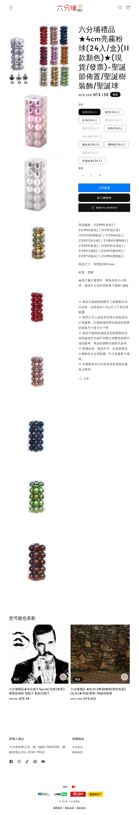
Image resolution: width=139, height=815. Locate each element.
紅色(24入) (89, 120)
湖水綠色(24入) (92, 136)
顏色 (81, 104)
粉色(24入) (115, 128)
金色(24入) (89, 112)
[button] (11, 8)
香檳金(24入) (113, 120)
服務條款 (57, 807)
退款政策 (81, 807)
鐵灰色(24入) (90, 144)
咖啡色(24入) (90, 128)
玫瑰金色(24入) (92, 160)
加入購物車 (104, 197)
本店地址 (77, 747)
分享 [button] (86, 378)
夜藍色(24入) (90, 152)
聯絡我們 (77, 752)
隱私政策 (69, 807)
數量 (81, 168)
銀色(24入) (112, 112)
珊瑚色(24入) (116, 144)
